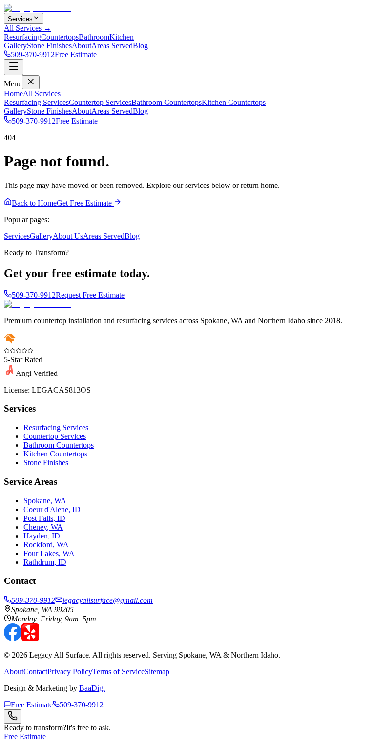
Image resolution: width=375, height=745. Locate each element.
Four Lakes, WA (49, 553)
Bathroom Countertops (166, 102)
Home (13, 93)
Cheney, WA (43, 527)
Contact (35, 671)
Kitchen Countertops (234, 102)
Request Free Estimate (90, 295)
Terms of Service (118, 671)
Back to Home (34, 203)
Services (20, 18)
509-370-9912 (33, 54)
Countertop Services (100, 102)
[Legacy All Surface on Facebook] (12, 638)
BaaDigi (92, 688)
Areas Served (112, 45)
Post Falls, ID (44, 518)
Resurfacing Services (36, 102)
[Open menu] (13, 67)
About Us (68, 236)
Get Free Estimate (85, 203)
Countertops (60, 37)
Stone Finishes (49, 45)
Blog (140, 45)
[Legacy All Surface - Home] (37, 8)
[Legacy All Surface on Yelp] (30, 638)
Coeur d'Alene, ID (52, 509)
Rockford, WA (46, 544)
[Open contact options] (12, 716)
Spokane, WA (44, 501)
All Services (42, 93)
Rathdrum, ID (44, 562)
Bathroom (94, 37)
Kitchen (121, 37)
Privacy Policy (69, 671)
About (81, 45)
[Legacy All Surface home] (37, 304)
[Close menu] (31, 82)
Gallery (15, 45)
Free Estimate (76, 54)
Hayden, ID (41, 536)
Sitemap (157, 671)
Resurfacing (22, 37)
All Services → (27, 28)
